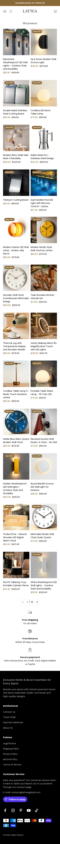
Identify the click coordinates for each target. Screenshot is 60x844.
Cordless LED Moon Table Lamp (41, 112)
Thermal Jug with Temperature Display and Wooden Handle (14, 346)
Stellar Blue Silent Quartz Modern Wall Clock (16, 440)
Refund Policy (10, 759)
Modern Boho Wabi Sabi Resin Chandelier (15, 157)
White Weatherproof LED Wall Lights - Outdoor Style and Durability (44, 585)
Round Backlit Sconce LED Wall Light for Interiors (42, 487)
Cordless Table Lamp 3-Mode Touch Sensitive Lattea (16, 394)
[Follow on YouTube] (29, 810)
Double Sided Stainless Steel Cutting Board (15, 112)
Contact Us (9, 711)
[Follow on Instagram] (13, 810)
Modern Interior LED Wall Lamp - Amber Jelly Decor (16, 250)
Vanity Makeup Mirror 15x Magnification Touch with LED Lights (44, 346)
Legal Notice (9, 743)
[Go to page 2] (37, 602)
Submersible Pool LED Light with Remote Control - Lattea (42, 203)
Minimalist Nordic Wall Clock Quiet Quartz (42, 536)
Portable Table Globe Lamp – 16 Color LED (42, 392)
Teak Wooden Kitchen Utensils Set (42, 296)
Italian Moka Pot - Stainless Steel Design (42, 157)
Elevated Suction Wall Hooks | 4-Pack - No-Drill (44, 440)
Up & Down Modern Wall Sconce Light (43, 61)
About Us (8, 727)
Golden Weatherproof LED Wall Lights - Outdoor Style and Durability (15, 488)
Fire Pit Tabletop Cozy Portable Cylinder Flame (16, 584)
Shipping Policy (11, 748)
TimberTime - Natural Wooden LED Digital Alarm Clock (14, 537)
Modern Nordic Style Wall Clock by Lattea (41, 249)
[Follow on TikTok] (36, 810)
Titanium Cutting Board (15, 199)
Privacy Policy (10, 753)
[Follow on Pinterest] (21, 810)
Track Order (9, 717)
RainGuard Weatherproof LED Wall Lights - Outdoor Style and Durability (15, 64)
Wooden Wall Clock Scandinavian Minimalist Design (16, 298)
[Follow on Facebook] (5, 810)
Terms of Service (12, 764)
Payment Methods (13, 722)
